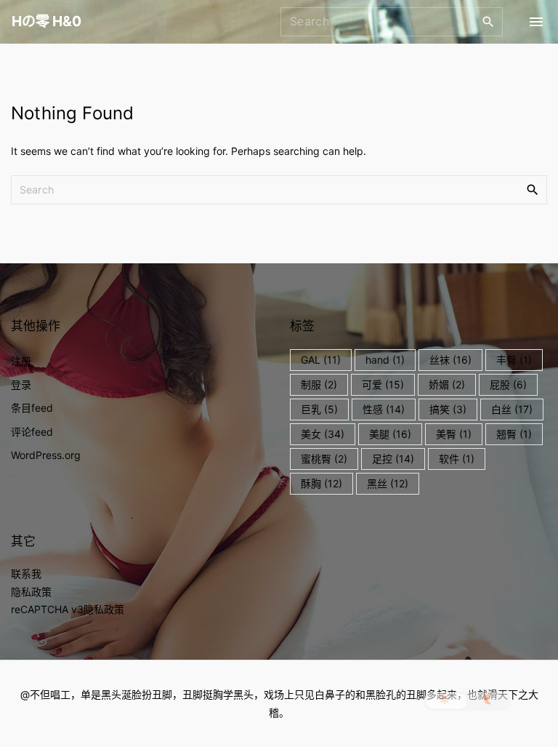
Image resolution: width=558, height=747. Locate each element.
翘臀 (514, 434)
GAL (321, 359)
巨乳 (319, 409)
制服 (319, 384)
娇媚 (447, 384)
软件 (456, 458)
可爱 (383, 384)
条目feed (32, 408)
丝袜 (450, 359)
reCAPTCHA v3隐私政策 (67, 609)
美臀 (454, 434)
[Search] (488, 21)
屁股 (508, 384)
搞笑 (447, 409)
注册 (21, 361)
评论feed (32, 432)
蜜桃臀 (324, 458)
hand (385, 359)
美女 (322, 434)
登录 (21, 384)
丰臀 (514, 359)
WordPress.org (46, 455)
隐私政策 (31, 592)
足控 (393, 458)
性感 (384, 409)
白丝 (512, 409)
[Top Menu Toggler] (536, 22)
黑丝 (387, 483)
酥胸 (321, 483)
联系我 (26, 573)
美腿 (390, 434)
